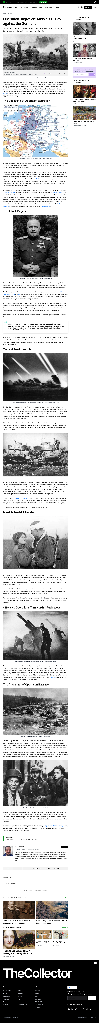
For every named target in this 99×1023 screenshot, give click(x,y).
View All (64, 897)
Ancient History (7, 991)
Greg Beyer (12, 74)
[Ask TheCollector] (44, 73)
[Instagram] (87, 1009)
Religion (20, 991)
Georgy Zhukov (57, 192)
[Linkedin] (40, 868)
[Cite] (64, 73)
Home (4, 13)
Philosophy (6, 999)
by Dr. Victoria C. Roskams (8, 956)
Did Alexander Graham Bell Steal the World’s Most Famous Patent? (17, 922)
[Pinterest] (91, 1009)
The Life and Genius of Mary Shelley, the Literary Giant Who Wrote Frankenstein (18, 952)
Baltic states (40, 179)
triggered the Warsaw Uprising (53, 826)
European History (83, 125)
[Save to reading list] (54, 73)
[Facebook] (43, 868)
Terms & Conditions (82, 1017)
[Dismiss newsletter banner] (95, 2)
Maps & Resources (23, 1004)
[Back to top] (95, 963)
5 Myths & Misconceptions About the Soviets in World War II (22, 840)
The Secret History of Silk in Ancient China (42, 942)
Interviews (6, 1004)
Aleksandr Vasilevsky (9, 192)
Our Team (38, 999)
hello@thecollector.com (74, 1004)
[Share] (59, 73)
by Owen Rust (56, 945)
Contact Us (38, 1007)
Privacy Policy (92, 1017)
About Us (37, 991)
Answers (20, 993)
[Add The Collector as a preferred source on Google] (72, 987)
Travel (4, 1002)
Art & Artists (6, 996)
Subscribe (43, 2)
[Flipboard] (55, 868)
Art (81, 103)
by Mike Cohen (39, 945)
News (19, 1002)
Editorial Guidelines (40, 1002)
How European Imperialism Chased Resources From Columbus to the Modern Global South (60, 942)
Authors (37, 996)
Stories (10, 13)
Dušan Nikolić (77, 103)
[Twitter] (45, 868)
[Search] (78, 7)
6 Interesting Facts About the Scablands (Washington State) (52, 922)
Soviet (5, 93)
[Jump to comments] (49, 73)
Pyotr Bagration (45, 206)
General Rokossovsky (20, 498)
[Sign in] (95, 7)
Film (19, 999)
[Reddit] (49, 868)
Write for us (88, 7)
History (80, 41)
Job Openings (39, 1004)
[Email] (58, 868)
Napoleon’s (45, 204)
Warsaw (53, 677)
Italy (19, 294)
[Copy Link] (52, 868)
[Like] (8, 868)
